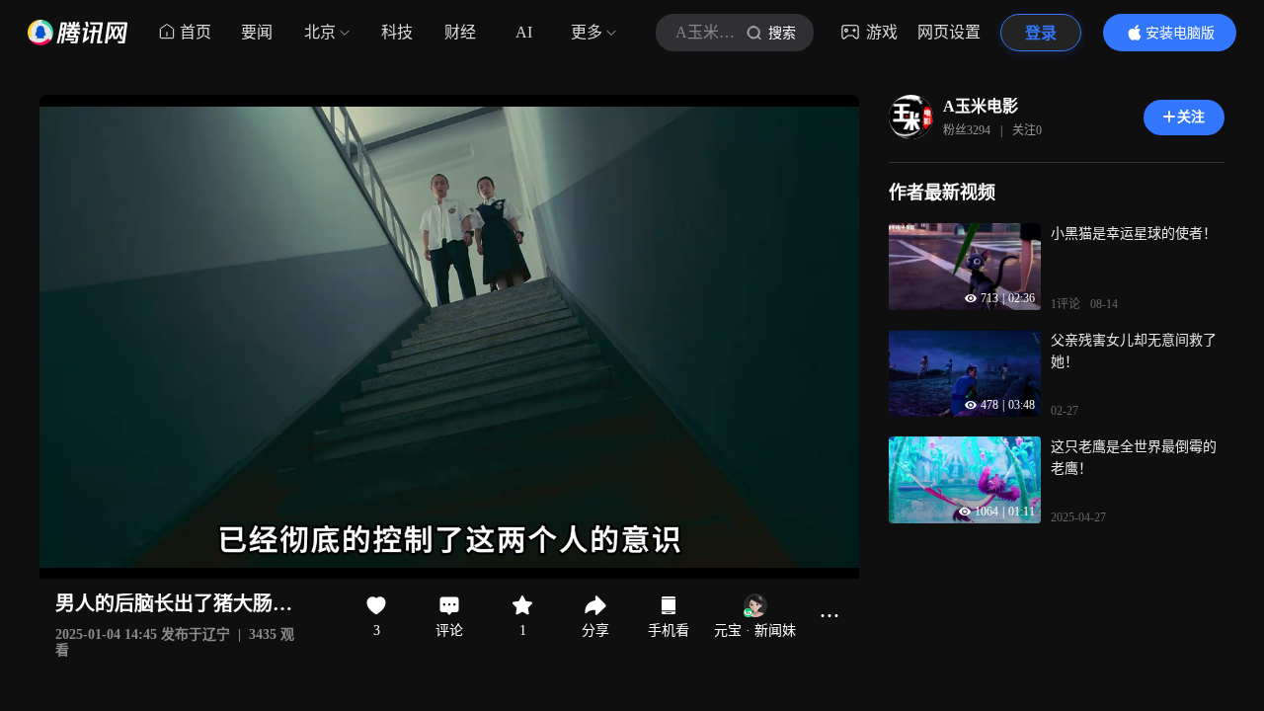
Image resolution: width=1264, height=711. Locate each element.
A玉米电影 (980, 106)
